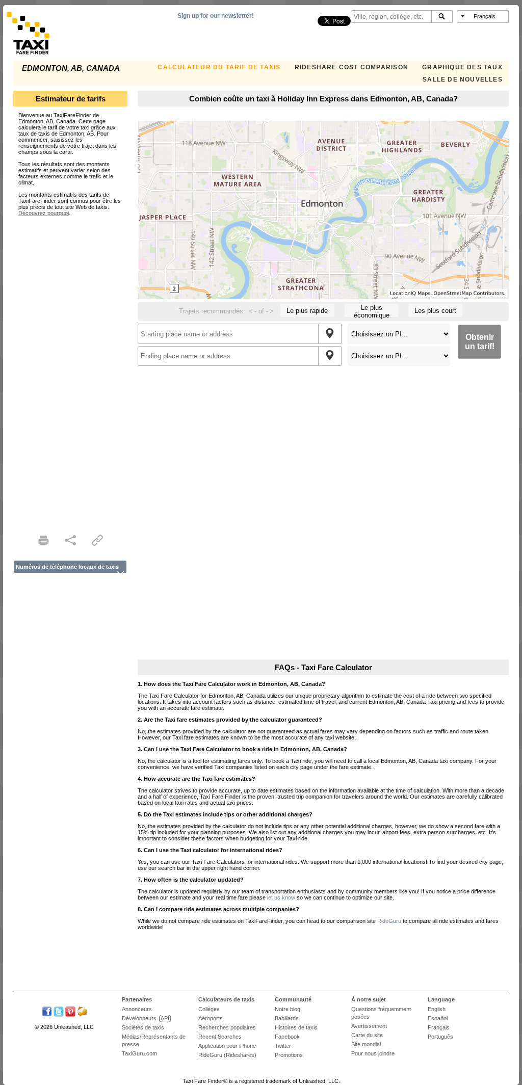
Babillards (287, 1018)
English (437, 1009)
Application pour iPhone (227, 1046)
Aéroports (210, 1018)
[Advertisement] (70, 369)
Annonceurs (137, 1009)
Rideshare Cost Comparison (351, 67)
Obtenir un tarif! (479, 342)
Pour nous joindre (373, 1053)
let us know (281, 897)
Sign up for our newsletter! (215, 15)
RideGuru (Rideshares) (227, 1055)
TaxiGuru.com (139, 1053)
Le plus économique (371, 310)
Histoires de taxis (296, 1027)
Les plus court (435, 310)
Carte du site (367, 1035)
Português (440, 1037)
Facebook (287, 1037)
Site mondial (366, 1044)
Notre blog (287, 1009)
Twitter (283, 1046)
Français (439, 1027)
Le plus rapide (307, 310)
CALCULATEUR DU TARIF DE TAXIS (219, 67)
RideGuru (389, 921)
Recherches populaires (227, 1027)
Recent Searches (220, 1037)
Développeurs (139, 1018)
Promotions (289, 1055)
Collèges (209, 1009)
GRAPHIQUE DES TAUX (462, 67)
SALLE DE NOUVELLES (463, 79)
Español (438, 1018)
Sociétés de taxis (143, 1027)
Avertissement (369, 1026)
